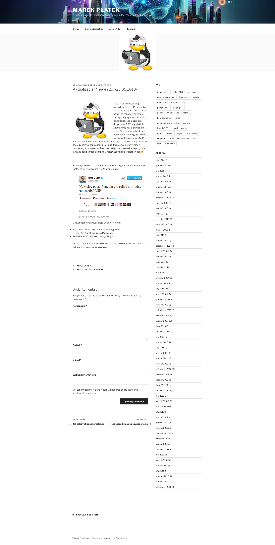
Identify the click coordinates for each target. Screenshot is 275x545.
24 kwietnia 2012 (82, 236)
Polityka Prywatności (81, 538)
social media (183, 138)
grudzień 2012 (162, 358)
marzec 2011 (162, 465)
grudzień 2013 (162, 299)
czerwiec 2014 (162, 267)
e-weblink (161, 102)
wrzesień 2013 (162, 315)
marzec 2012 (162, 406)
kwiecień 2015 (162, 224)
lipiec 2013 (161, 326)
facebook (174, 102)
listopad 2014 (162, 240)
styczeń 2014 (162, 294)
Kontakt (131, 29)
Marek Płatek (96, 10)
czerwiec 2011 (162, 449)
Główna (75, 29)
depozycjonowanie (165, 97)
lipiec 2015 (161, 213)
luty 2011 (160, 470)
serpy (171, 138)
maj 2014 (160, 272)
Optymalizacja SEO (94, 29)
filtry (184, 102)
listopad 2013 (162, 304)
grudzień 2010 (162, 476)
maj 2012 (160, 396)
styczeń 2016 (162, 181)
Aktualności (84, 266)
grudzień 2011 (162, 422)
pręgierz (179, 133)
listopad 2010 (162, 481)
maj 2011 (160, 454)
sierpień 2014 (162, 256)
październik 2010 (164, 487)
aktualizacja (85, 270)
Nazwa (77, 345)
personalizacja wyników (168, 123)
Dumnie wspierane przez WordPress (110, 538)
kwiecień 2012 (162, 401)
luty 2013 (160, 347)
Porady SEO (162, 128)
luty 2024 (160, 160)
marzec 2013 (162, 342)
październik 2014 (163, 246)
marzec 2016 (162, 176)
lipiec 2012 (161, 385)
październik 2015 (163, 197)
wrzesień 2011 (162, 438)
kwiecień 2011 (162, 460)
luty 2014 (160, 288)
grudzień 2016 (162, 165)
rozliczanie (192, 133)
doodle (196, 97)
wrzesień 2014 (162, 251)
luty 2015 (160, 235)
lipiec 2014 (161, 262)
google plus (178, 107)
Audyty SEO (177, 92)
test (159, 143)
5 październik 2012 (83, 229)
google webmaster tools (168, 112)
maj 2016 (160, 171)
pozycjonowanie (179, 128)
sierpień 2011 (162, 444)
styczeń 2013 (162, 353)
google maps (163, 107)
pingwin (99, 270)
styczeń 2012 (162, 417)
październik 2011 (163, 433)
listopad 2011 (162, 428)
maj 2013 (160, 337)
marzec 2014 (162, 283)
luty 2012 (160, 412)
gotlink (186, 112)
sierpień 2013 (162, 321)
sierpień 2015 (162, 208)
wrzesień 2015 (162, 203)
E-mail (77, 360)
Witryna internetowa (84, 375)
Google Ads (114, 29)
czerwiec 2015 (162, 219)
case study (192, 92)
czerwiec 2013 (162, 331)
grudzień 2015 (162, 187)
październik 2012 (163, 369)
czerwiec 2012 (162, 390)
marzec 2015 (162, 230)
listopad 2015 (162, 192)
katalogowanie (164, 118)
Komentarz (80, 306)
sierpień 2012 (162, 380)
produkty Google (164, 133)
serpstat (161, 138)
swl (194, 138)
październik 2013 (163, 310)
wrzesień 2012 (162, 374)
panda (177, 118)
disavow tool (183, 97)
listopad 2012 (162, 363)
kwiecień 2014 (162, 278)
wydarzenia (170, 143)
